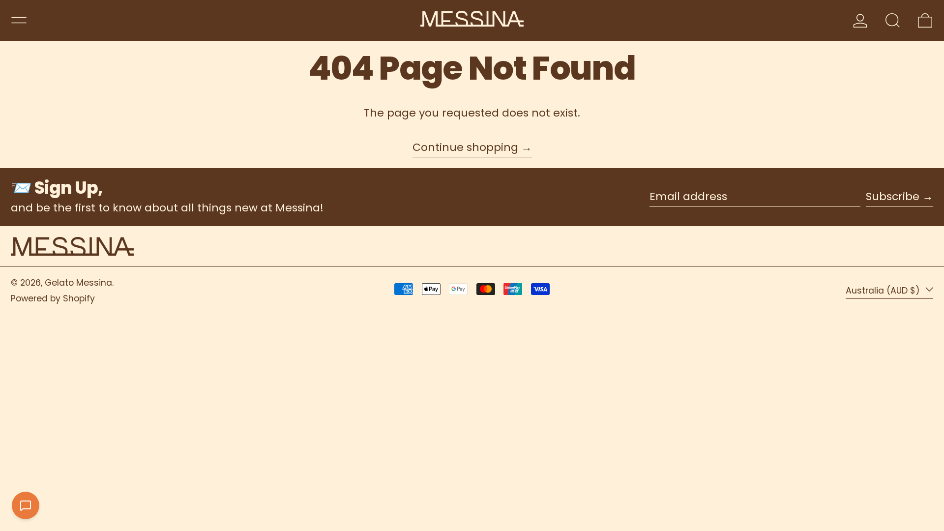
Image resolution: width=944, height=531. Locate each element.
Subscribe (892, 196)
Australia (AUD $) (884, 290)
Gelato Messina (78, 283)
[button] (893, 20)
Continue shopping (465, 148)
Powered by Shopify (53, 298)
